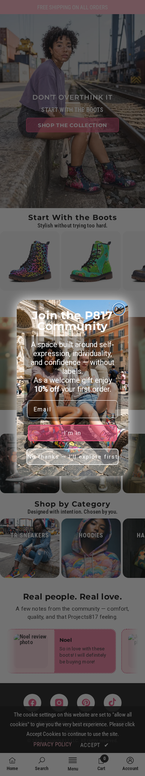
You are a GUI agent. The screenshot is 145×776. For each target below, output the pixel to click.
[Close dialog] (119, 309)
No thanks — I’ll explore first (73, 456)
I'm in (72, 433)
